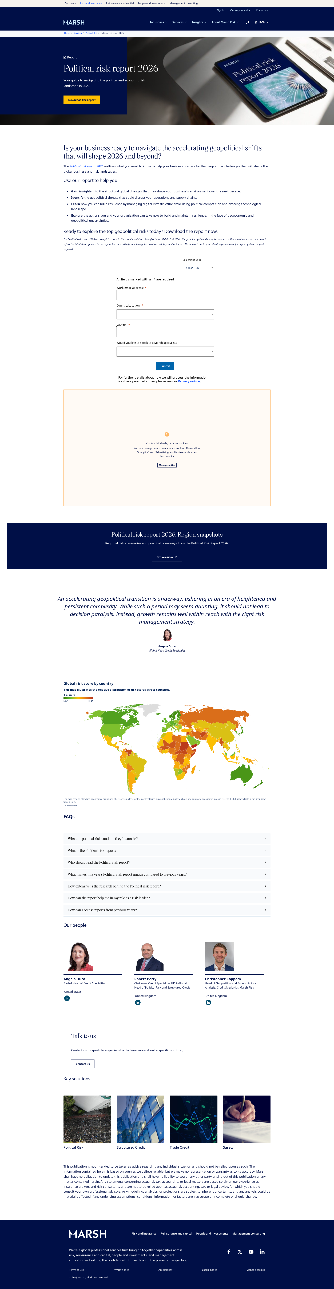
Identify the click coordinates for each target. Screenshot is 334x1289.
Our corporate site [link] (240, 10)
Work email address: (130, 288)
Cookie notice (209, 1269)
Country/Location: (129, 305)
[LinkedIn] (262, 1252)
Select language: (192, 259)
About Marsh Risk (224, 22)
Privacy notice (189, 381)
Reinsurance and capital (120, 3)
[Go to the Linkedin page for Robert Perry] (138, 1002)
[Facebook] (229, 1252)
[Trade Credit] (193, 1119)
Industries (157, 22)
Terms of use (76, 1269)
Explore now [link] (165, 557)
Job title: (122, 325)
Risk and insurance (91, 3)
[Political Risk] (87, 1119)
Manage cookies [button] (255, 1269)
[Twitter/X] (240, 1252)
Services (178, 22)
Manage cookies (167, 465)
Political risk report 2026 (86, 166)
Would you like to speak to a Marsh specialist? (147, 343)
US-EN (261, 22)
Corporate (70, 3)
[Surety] (247, 1119)
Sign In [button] (220, 10)
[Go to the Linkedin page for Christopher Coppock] (208, 1002)
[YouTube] (251, 1252)
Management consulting (184, 3)
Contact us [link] (262, 10)
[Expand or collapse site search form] (247, 22)
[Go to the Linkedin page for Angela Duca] (67, 998)
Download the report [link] (82, 100)
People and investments (152, 3)
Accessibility (165, 1269)
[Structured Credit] (140, 1119)
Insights (197, 22)
